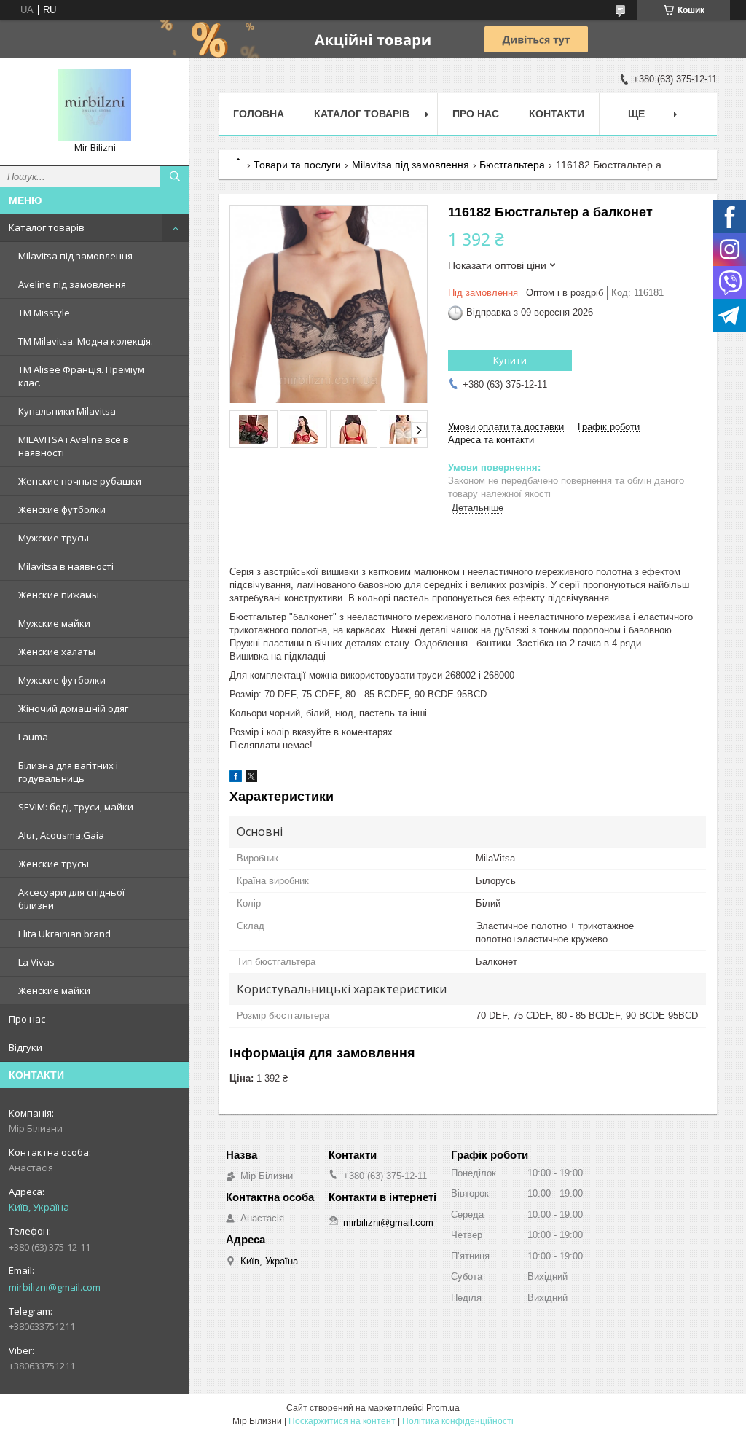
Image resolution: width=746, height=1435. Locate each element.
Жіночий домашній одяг (73, 708)
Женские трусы (53, 863)
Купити (510, 360)
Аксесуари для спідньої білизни (71, 898)
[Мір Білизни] (94, 105)
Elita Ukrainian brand (64, 933)
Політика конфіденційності (458, 1421)
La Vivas (36, 962)
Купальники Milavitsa (67, 411)
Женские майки (54, 990)
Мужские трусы (53, 537)
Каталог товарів (47, 227)
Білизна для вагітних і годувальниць (68, 772)
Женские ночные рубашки (79, 481)
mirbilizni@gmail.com (55, 1287)
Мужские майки (54, 623)
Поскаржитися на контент (342, 1421)
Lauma (33, 736)
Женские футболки (62, 509)
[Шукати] (174, 176)
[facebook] (235, 778)
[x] (251, 778)
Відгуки (25, 1047)
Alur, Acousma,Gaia (61, 835)
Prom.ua (443, 1408)
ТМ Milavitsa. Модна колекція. (85, 341)
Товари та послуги (297, 165)
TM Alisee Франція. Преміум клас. (81, 376)
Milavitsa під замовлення (75, 255)
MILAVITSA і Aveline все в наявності (73, 446)
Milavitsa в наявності (66, 566)
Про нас (27, 1018)
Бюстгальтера (512, 165)
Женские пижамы (58, 594)
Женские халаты (56, 651)
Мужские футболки (62, 680)
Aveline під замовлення (72, 284)
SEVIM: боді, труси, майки (75, 806)
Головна (258, 114)
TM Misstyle (44, 312)
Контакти (556, 114)
